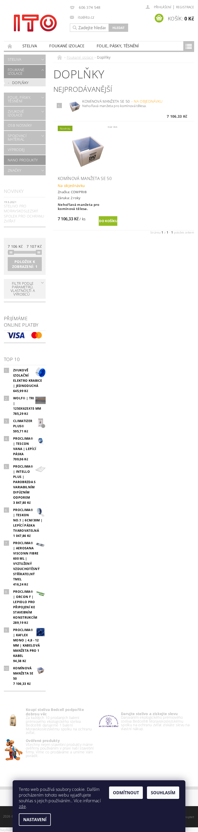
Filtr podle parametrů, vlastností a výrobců (23, 289)
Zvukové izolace (16, 113)
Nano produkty (23, 160)
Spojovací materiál (17, 137)
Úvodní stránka (10, 45)
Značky (14, 170)
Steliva (29, 45)
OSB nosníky (20, 125)
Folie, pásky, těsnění (118, 45)
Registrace (185, 7)
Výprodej (16, 149)
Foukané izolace (66, 45)
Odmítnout (126, 793)
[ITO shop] (35, 22)
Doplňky (20, 82)
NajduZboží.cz (11, 829)
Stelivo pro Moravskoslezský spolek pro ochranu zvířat (24, 214)
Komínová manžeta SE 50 (122, 101)
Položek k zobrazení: (25, 264)
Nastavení (34, 819)
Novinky (14, 191)
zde (22, 806)
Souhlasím (163, 793)
